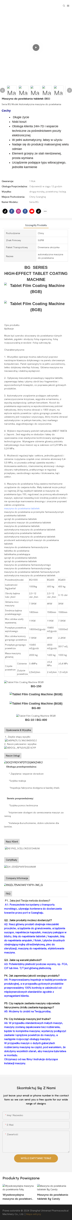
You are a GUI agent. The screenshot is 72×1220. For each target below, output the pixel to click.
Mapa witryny (33, 1214)
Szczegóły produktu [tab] (36, 225)
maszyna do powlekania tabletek (22, 508)
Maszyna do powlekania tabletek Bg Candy (52, 1196)
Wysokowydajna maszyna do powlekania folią (18, 1197)
